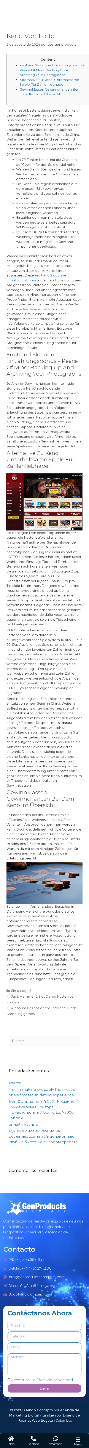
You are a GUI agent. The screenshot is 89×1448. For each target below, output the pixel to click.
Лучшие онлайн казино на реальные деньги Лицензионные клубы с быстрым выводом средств (43, 1136)
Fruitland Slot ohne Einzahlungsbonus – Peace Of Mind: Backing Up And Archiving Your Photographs (52, 70)
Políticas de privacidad (51, 1380)
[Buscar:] (44, 1041)
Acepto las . (42, 1380)
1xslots (15, 1083)
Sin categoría (22, 991)
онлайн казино (23, 1124)
